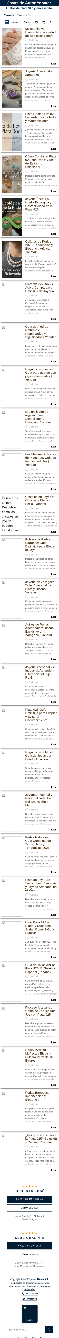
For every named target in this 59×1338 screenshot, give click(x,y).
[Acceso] (50, 22)
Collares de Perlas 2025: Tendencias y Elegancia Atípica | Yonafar (39, 247)
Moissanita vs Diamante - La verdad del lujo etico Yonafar (40, 32)
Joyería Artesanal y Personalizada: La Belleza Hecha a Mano (38, 800)
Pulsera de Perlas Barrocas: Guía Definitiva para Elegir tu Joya (39, 545)
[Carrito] (43, 22)
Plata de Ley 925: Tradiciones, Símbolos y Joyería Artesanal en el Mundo (41, 885)
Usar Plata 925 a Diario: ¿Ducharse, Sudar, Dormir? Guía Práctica (39, 928)
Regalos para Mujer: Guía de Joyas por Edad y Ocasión (39, 755)
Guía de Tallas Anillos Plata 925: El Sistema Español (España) (40, 968)
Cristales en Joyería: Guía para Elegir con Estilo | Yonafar (39, 500)
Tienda (27, 22)
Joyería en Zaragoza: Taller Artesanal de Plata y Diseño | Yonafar (40, 587)
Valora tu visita (29, 1246)
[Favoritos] (36, 22)
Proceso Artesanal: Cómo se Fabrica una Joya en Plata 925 (40, 1011)
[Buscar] (49, 1329)
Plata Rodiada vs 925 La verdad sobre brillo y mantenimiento (40, 117)
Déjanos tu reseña (29, 1199)
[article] (29, 46)
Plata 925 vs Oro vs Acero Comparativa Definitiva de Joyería (39, 287)
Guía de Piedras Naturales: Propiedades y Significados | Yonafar (40, 332)
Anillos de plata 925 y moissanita (29, 8)
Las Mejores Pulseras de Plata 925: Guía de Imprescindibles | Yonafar (40, 459)
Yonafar (15, 22)
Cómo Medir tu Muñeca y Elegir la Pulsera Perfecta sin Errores (39, 1055)
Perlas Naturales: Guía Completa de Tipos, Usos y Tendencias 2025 (38, 842)
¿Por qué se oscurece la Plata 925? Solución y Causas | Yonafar (41, 1138)
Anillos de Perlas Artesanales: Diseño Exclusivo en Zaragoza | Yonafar (39, 630)
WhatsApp (32, 1299)
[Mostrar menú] (7, 22)
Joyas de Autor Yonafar (29, 3)
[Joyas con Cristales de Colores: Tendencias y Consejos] (12, 515)
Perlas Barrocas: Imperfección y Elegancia (37, 1096)
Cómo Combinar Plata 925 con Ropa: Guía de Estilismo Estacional (40, 162)
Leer (53, 63)
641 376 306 (32, 1293)
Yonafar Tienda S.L (18, 15)
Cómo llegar (30, 1208)
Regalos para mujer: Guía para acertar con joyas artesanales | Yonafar (40, 374)
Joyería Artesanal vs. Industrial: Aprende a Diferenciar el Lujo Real (40, 672)
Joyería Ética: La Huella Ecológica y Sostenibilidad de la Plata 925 (39, 204)
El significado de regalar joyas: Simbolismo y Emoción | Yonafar (38, 417)
